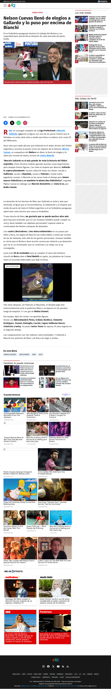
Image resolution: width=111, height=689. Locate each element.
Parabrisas (60, 674)
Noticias (29, 674)
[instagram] (43, 666)
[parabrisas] (55, 612)
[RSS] (63, 667)
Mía (84, 674)
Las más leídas (83, 12)
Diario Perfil (16, 674)
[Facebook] (48, 666)
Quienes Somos (35, 677)
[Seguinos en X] (53, 666)
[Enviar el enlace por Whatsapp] (18, 123)
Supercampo (68, 674)
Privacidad (55, 677)
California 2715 (25, 686)
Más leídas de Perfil (85, 98)
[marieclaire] (55, 577)
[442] (55, 660)
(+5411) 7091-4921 (60, 686)
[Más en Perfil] (17, 571)
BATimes (96, 674)
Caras (23, 674)
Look (75, 674)
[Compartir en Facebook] (5, 123)
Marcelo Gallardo (10, 354)
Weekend (52, 674)
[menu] (5, 5)
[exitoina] (20, 577)
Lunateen (89, 674)
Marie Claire (37, 674)
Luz (80, 674)
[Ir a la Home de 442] (11, 7)
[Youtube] (58, 667)
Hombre (45, 674)
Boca (40, 354)
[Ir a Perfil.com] (103, 2)
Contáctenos (46, 677)
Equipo (62, 677)
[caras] (20, 612)
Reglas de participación (73, 677)
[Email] (25, 123)
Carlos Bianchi (47, 155)
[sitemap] (68, 667)
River (34, 354)
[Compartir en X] (12, 123)
